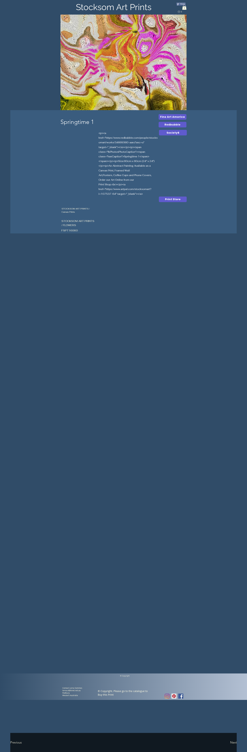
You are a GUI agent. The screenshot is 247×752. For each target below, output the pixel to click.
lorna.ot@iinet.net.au (71, 690)
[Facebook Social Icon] (180, 696)
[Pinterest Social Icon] (174, 696)
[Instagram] (167, 696)
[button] (184, 7)
